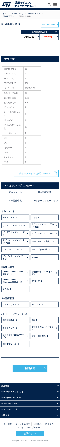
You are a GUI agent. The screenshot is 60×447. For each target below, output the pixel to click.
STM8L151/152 (9, 16)
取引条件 (49, 424)
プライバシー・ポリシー (28, 427)
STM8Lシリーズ (34, 14)
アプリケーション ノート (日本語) (14, 241)
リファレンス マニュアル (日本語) (43, 225)
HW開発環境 (44, 192)
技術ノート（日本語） (41, 241)
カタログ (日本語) (39, 249)
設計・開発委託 (38, 336)
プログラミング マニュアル (14, 233)
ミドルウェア (8, 328)
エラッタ (36, 217)
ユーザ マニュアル (11, 249)
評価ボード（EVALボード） (42, 273)
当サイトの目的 (22, 424)
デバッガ (36, 281)
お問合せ (30, 368)
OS (33, 320)
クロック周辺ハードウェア (42, 328)
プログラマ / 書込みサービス (13, 336)
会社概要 (7, 424)
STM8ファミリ (17, 14)
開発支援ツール (9, 344)
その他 (35, 257)
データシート (8, 217)
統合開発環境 (8, 320)
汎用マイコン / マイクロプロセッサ (26, 4)
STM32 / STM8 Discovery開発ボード (12, 281)
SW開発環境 (15, 200)
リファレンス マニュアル (14, 225)
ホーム (5, 14)
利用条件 (37, 424)
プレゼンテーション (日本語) (13, 257)
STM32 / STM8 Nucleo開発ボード (13, 273)
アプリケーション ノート (43, 233)
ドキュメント (15, 192)
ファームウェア (9, 304)
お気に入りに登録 (48, 25)
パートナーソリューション (44, 200)
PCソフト (36, 304)
